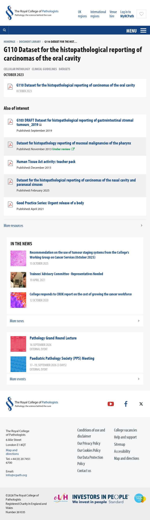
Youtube (111, 404)
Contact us (84, 470)
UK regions (82, 13)
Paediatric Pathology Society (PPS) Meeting (62, 358)
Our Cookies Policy (89, 450)
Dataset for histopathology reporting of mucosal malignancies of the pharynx (74, 143)
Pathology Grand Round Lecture (53, 338)
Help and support (125, 437)
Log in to (127, 13)
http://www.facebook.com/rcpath (126, 404)
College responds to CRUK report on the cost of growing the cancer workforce (81, 293)
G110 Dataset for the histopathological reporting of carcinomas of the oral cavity (75, 85)
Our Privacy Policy (88, 443)
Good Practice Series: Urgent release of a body (50, 203)
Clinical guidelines (44, 69)
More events (18, 379)
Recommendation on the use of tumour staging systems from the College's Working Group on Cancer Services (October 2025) (79, 255)
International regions (98, 13)
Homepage (9, 41)
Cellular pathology (17, 69)
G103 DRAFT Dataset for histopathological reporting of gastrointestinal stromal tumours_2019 (75, 122)
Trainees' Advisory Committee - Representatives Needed (66, 273)
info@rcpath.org (16, 475)
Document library (30, 41)
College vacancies (125, 430)
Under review (61, 149)
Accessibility (122, 451)
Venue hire (113, 13)
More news (17, 320)
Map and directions (126, 458)
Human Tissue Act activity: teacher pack (46, 161)
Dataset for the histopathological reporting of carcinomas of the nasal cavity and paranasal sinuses (76, 182)
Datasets (64, 69)
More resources (13, 225)
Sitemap (119, 444)
